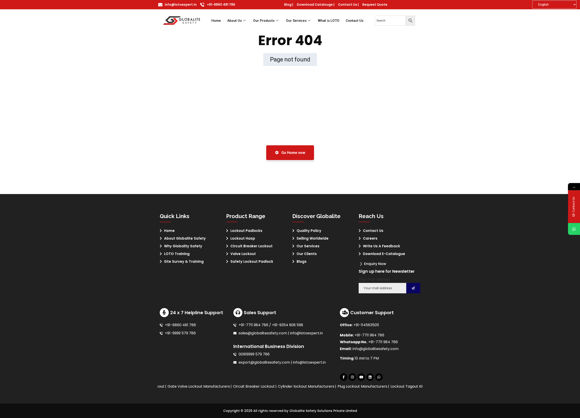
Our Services (296, 21)
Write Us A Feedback (381, 246)
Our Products (264, 21)
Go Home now (292, 153)
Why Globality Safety (183, 246)
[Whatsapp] (379, 377)
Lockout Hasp (242, 238)
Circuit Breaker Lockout (251, 246)
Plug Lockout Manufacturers (354, 386)
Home (216, 21)
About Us (234, 21)
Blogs (302, 261)
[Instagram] (352, 377)
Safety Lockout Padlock (251, 261)
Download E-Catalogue (384, 253)
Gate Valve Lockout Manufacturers (190, 386)
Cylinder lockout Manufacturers (298, 386)
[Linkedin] (370, 377)
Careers (370, 238)
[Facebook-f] (343, 377)
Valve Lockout (243, 253)
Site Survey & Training (184, 261)
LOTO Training (177, 253)
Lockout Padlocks (246, 230)
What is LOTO (328, 21)
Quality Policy (309, 230)
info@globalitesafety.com (376, 348)
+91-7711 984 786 (369, 335)
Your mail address (374, 279)
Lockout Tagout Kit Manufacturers (412, 386)
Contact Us (354, 21)
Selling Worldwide (313, 238)
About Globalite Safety (185, 238)
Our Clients (307, 253)
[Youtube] (361, 377)
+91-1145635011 (366, 325)
